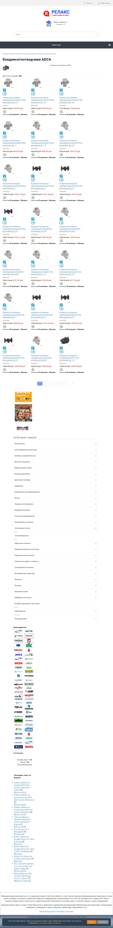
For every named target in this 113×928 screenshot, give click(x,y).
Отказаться (103, 922)
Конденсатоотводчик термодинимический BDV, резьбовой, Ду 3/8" (41, 228)
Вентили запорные (22, 462)
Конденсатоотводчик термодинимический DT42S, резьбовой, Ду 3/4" (71, 142)
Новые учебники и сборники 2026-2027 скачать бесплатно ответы (22, 820)
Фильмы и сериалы (22, 881)
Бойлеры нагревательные (25, 456)
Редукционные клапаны (24, 555)
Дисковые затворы (22, 480)
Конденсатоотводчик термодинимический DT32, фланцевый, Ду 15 (42, 314)
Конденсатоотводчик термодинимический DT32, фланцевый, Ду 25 (14, 357)
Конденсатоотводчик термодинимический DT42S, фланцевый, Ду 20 (71, 185)
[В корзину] (4, 111)
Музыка (17, 844)
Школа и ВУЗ (19, 792)
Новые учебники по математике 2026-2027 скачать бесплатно (23, 809)
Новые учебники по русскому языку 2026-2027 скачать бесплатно (24, 797)
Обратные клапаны (23, 543)
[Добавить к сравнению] (4, 93)
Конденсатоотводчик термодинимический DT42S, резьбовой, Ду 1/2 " (42, 142)
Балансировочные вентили (26, 450)
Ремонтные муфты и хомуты (26, 561)
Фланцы (18, 585)
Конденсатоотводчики (24, 504)
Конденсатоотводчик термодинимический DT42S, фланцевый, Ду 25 (14, 228)
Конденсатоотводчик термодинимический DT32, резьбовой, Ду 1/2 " (42, 271)
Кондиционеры (21, 619)
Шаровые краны (21, 591)
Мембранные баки (22, 510)
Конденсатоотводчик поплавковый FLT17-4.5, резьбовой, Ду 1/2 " (69, 357)
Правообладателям (47, 911)
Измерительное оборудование (27, 492)
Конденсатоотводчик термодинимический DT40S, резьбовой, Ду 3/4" (71, 100)
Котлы (17, 498)
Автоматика (20, 444)
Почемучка (19, 834)
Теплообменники (22, 536)
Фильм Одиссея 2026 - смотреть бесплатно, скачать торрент (23, 875)
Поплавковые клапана (24, 522)
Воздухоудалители (22, 474)
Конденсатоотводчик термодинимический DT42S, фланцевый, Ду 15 (42, 185)
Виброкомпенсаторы (23, 468)
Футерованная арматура (25, 573)
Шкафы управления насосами (27, 603)
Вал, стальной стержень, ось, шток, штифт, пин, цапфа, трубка (24, 866)
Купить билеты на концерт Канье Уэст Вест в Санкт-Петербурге (24, 848)
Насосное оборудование (25, 516)
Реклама (60, 911)
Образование (20, 611)
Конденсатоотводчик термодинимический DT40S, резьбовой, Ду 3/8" (14, 100)
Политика (70, 911)
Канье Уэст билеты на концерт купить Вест (23, 857)
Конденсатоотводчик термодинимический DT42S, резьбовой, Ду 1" (14, 185)
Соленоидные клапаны (24, 567)
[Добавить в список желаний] (4, 90)
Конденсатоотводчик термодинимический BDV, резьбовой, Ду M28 (13, 271)
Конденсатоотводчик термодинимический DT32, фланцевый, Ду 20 (70, 314)
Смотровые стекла (22, 528)
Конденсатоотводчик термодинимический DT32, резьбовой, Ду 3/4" (70, 271)
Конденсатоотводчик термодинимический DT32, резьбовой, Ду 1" (14, 314)
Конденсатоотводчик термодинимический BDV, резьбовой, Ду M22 (69, 228)
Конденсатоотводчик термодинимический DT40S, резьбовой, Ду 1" (14, 142)
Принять (92, 922)
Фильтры (18, 579)
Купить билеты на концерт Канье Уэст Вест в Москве (24, 839)
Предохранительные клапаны (27, 549)
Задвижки (19, 486)
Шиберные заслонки (23, 597)
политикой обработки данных (50, 923)
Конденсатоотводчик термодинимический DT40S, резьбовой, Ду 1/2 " (42, 100)
